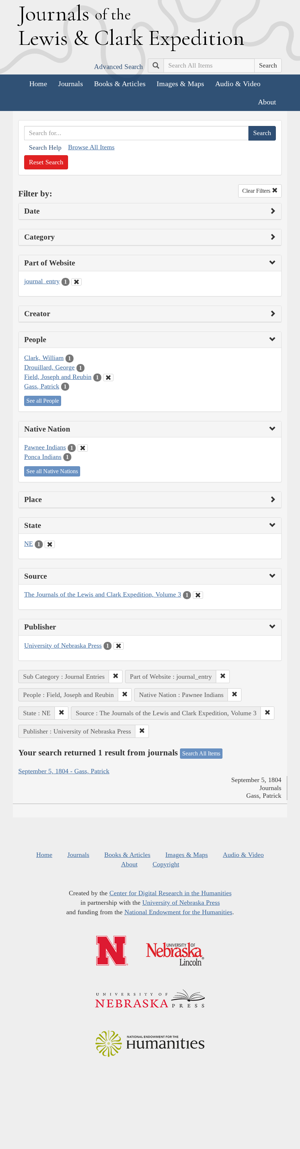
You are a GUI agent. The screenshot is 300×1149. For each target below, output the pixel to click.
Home (38, 84)
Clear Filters (257, 191)
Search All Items (201, 753)
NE (28, 543)
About (267, 102)
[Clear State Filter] (50, 544)
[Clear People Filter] (108, 377)
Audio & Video (237, 84)
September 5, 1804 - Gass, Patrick (63, 771)
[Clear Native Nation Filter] (83, 448)
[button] (116, 676)
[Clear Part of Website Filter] (76, 282)
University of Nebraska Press (63, 645)
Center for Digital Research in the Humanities (170, 893)
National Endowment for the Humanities (178, 912)
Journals (70, 84)
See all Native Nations (52, 471)
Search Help (45, 147)
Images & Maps (180, 84)
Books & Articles (120, 84)
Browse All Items (91, 147)
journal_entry (42, 281)
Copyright (166, 864)
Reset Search (46, 162)
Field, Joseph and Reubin (57, 376)
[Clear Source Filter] (198, 595)
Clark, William (44, 357)
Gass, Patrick (41, 386)
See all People (42, 401)
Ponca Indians (42, 456)
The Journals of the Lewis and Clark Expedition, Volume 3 (102, 594)
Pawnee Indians (45, 447)
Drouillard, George (49, 367)
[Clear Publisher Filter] (118, 646)
